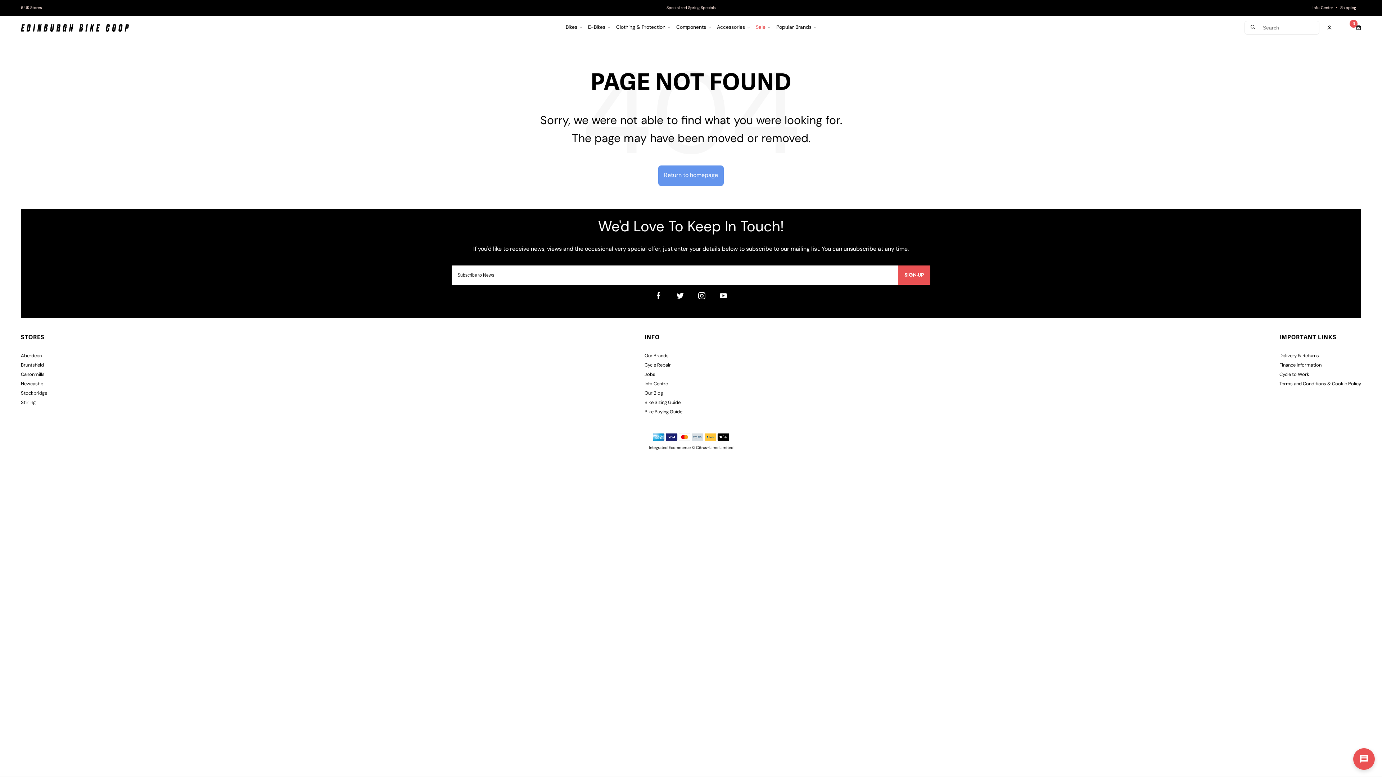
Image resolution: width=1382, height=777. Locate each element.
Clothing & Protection (640, 27)
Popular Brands (794, 27)
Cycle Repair (658, 365)
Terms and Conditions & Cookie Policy (1320, 384)
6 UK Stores (31, 8)
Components (691, 27)
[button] (1364, 759)
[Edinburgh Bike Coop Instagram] (702, 296)
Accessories (731, 27)
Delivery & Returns (1299, 356)
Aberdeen (31, 356)
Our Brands (657, 356)
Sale (760, 27)
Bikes (571, 27)
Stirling (28, 402)
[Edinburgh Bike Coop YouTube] (723, 296)
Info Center (1323, 8)
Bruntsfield (32, 365)
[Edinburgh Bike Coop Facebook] (659, 296)
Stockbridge (34, 393)
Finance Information (1300, 365)
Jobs (650, 374)
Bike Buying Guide (663, 412)
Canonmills (33, 374)
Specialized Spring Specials (691, 8)
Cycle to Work (1294, 374)
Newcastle (32, 384)
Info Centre (656, 384)
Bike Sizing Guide (663, 402)
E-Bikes (596, 27)
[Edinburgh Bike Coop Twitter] (680, 296)
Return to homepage (691, 175)
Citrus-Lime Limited (714, 448)
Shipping (1348, 8)
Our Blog (654, 393)
